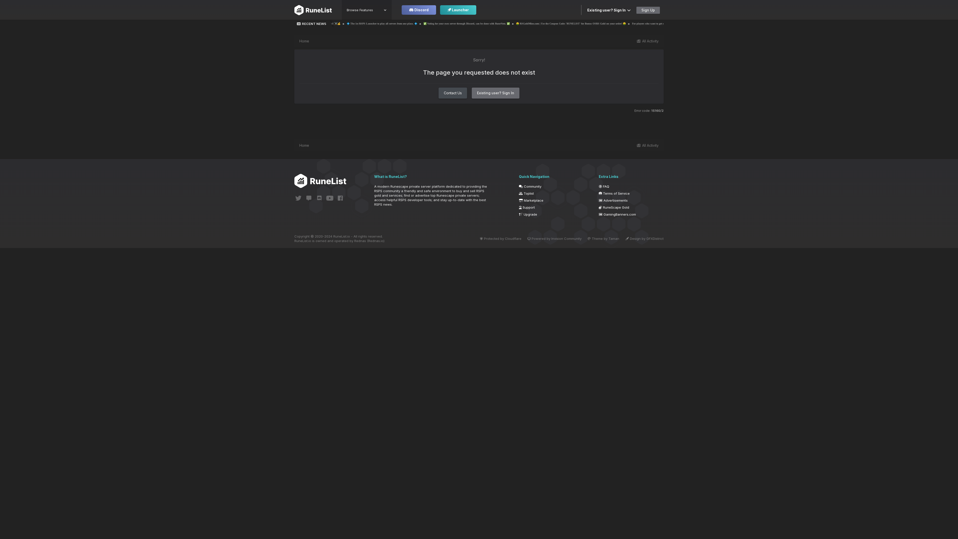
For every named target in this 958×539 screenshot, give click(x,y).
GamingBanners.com (619, 214)
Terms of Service (616, 193)
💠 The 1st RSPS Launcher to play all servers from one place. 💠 (341, 23)
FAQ (605, 186)
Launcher (460, 10)
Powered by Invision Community (556, 239)
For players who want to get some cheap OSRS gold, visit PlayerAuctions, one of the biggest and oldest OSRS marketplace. (657, 23)
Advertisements (615, 200)
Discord (421, 10)
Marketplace (533, 200)
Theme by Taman (605, 239)
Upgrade (530, 214)
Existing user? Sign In (607, 10)
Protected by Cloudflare (502, 239)
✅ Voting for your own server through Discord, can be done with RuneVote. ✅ (425, 23)
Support (528, 207)
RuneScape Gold (615, 207)
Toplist (528, 193)
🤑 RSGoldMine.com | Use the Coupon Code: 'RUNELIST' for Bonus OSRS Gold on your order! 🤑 (530, 23)
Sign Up (648, 10)
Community (532, 186)
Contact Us (453, 93)
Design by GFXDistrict (646, 239)
